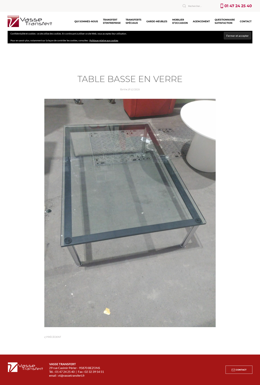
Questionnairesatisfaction (225, 21)
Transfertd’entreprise (112, 21)
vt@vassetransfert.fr (71, 375)
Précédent (53, 337)
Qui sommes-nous (86, 21)
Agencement (201, 21)
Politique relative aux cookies (103, 40)
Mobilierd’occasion (180, 21)
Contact (245, 21)
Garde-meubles (156, 21)
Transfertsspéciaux (133, 21)
